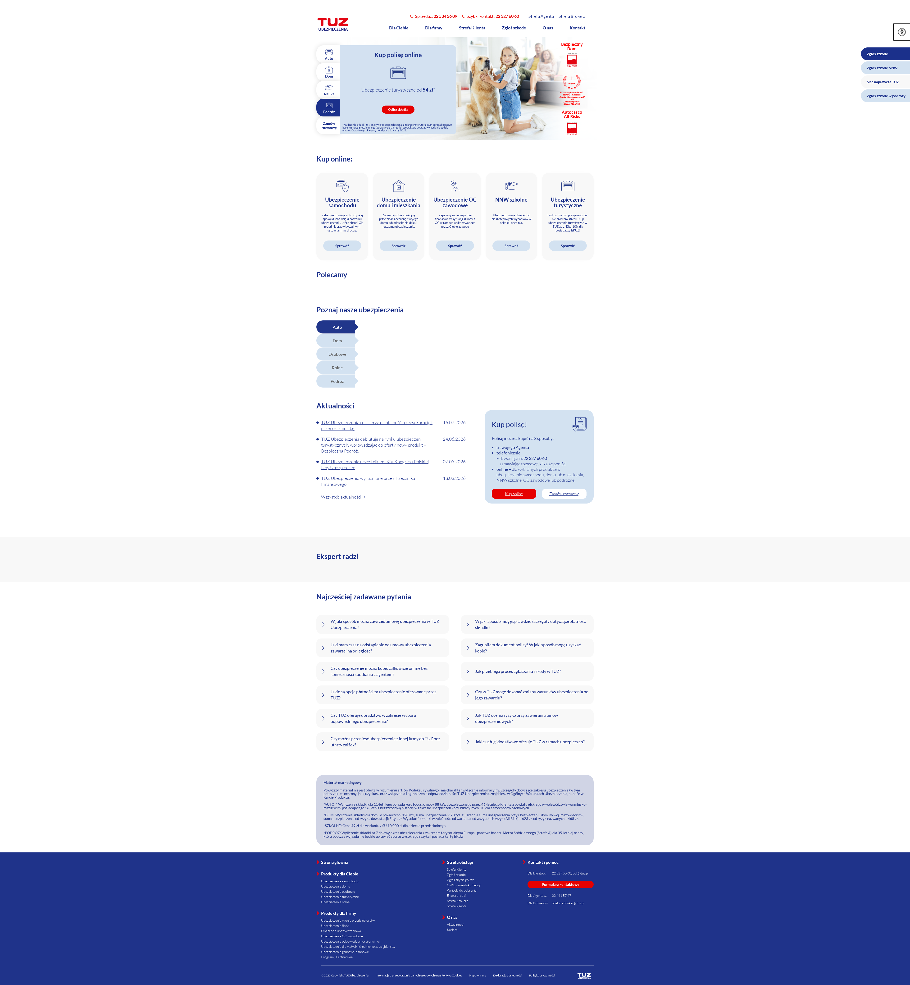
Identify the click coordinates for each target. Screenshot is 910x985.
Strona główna (334, 862)
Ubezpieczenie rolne (335, 902)
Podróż (337, 381)
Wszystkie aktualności (341, 496)
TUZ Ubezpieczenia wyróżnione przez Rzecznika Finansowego (368, 481)
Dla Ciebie (399, 27)
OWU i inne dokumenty (464, 885)
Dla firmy (433, 27)
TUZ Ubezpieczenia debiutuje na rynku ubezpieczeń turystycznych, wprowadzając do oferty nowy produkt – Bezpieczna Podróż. (373, 445)
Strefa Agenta (541, 16)
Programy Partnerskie (337, 957)
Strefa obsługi (460, 862)
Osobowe (337, 354)
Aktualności (455, 924)
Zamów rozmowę (564, 493)
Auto (337, 327)
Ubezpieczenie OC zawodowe (342, 936)
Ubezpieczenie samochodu (340, 881)
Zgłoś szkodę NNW (882, 68)
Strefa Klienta (472, 27)
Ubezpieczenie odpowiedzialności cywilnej (350, 941)
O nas (548, 27)
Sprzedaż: (436, 16)
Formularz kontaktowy (560, 884)
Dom (337, 340)
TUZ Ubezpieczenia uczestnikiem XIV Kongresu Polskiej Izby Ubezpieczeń (375, 464)
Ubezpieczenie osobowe (338, 891)
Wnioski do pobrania (462, 890)
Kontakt (577, 27)
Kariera (452, 930)
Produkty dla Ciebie (339, 873)
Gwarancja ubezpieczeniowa (341, 931)
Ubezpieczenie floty (335, 926)
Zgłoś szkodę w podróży (886, 96)
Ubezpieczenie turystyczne (340, 897)
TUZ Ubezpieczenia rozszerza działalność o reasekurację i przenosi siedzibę (376, 425)
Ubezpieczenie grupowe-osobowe (345, 952)
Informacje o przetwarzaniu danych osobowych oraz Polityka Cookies (419, 975)
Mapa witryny (477, 975)
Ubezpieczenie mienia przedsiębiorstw (348, 920)
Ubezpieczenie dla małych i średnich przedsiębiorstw (358, 946)
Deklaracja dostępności (507, 975)
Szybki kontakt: (493, 16)
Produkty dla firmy (338, 913)
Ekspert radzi (456, 895)
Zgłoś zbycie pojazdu (461, 880)
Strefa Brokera (572, 16)
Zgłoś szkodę (514, 27)
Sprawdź (342, 246)
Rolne (337, 367)
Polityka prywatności (542, 975)
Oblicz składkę (398, 109)
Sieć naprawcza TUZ (883, 82)
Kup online (514, 493)
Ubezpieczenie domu (335, 886)
